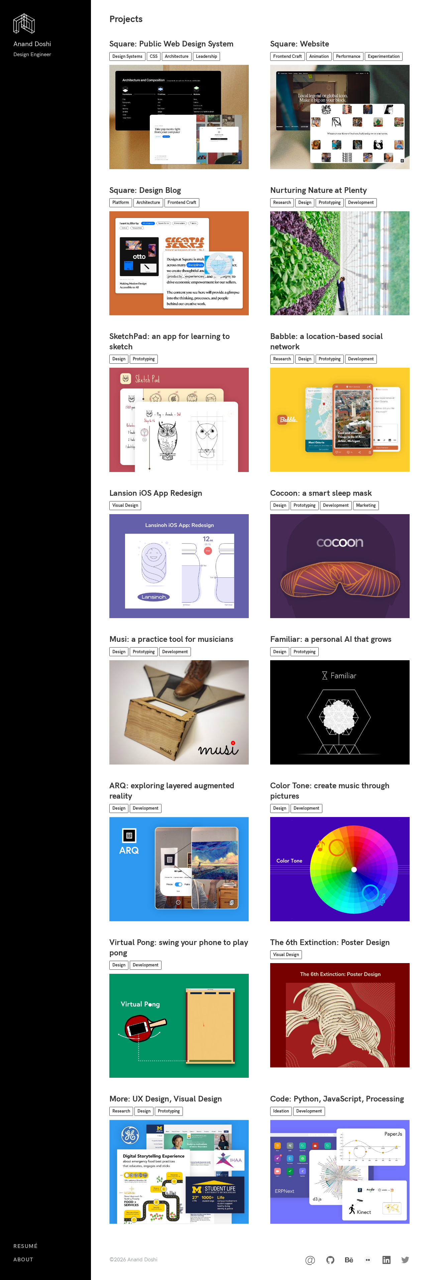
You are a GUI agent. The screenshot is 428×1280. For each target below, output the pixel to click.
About (23, 1260)
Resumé (25, 1246)
